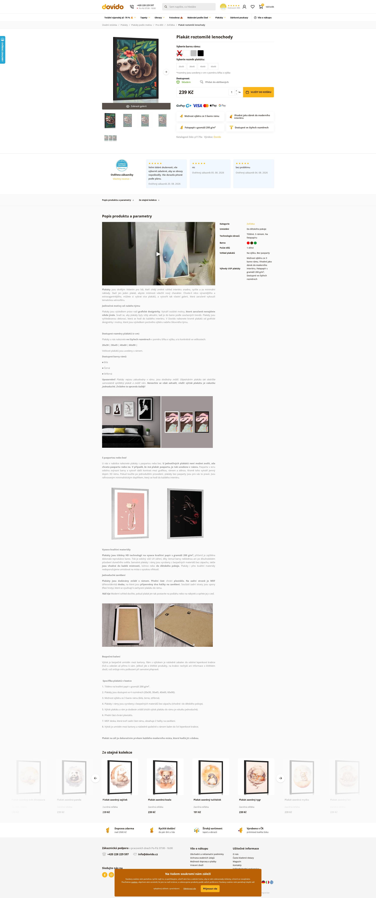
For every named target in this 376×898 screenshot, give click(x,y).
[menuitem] (120, 18)
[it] (268, 882)
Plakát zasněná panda (69, 799)
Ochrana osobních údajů (202, 857)
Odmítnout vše (189, 888)
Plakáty (124, 25)
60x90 (213, 66)
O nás (236, 854)
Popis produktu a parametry (116, 200)
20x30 (181, 66)
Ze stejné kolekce (148, 200)
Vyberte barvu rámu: (188, 46)
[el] (271, 882)
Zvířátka (171, 25)
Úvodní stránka (109, 25)
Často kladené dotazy (243, 857)
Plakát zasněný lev (340, 799)
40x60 (202, 66)
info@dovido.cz (147, 854)
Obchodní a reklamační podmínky (207, 854)
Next (166, 72)
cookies (134, 882)
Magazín (237, 861)
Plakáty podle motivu (141, 25)
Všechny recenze (121, 178)
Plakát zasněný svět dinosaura (28, 799)
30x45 (192, 66)
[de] (264, 882)
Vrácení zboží (196, 865)
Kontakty (237, 865)
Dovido (217, 136)
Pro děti (159, 25)
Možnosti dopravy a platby (203, 861)
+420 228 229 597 (118, 854)
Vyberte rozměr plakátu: (190, 59)
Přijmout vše (210, 888)
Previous (95, 778)
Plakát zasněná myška (297, 799)
